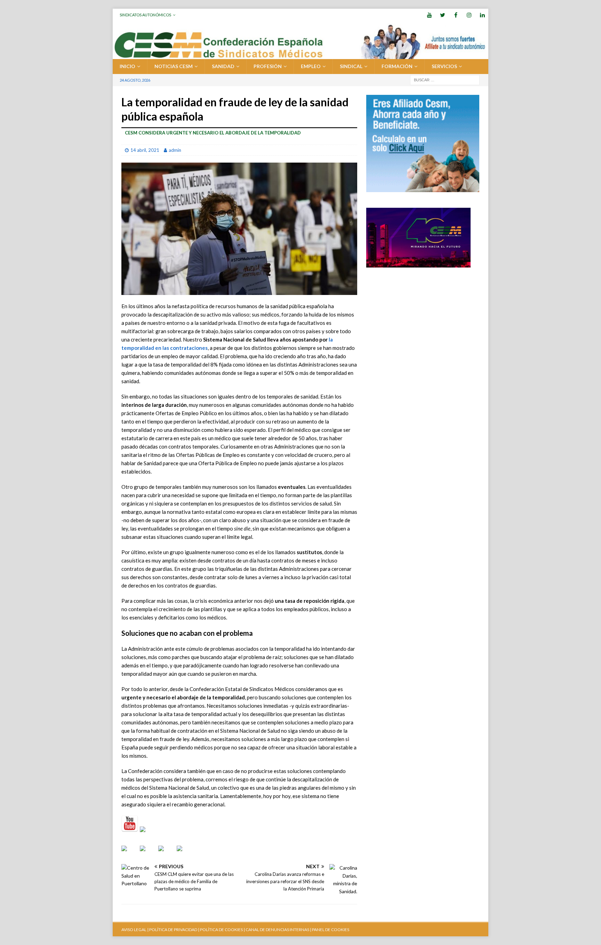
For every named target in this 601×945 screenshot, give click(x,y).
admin (175, 150)
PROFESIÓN (268, 66)
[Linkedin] (482, 15)
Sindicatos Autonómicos (145, 15)
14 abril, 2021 (144, 150)
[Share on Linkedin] (166, 854)
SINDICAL (351, 66)
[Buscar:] (445, 79)
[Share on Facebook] (129, 854)
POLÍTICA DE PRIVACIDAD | (174, 929)
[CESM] (148, 835)
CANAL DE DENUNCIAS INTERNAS (277, 929)
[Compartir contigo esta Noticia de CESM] (185, 854)
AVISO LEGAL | (135, 929)
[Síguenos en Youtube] (129, 823)
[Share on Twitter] (148, 854)
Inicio (127, 66)
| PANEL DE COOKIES (329, 929)
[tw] (442, 15)
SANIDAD (223, 66)
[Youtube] (429, 15)
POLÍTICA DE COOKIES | (222, 929)
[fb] (456, 15)
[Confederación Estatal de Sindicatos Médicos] (300, 55)
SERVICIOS (444, 66)
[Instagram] (469, 15)
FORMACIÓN (397, 66)
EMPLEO (311, 66)
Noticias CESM (173, 66)
